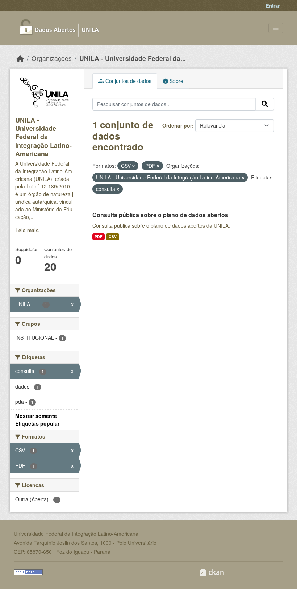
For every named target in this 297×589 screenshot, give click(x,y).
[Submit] (264, 104)
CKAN (211, 572)
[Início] (20, 58)
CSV (113, 236)
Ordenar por (177, 125)
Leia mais (27, 230)
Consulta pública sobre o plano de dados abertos (160, 215)
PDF (98, 236)
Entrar (273, 5)
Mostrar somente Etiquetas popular (37, 419)
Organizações (52, 58)
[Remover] (133, 166)
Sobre (175, 80)
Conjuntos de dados (127, 80)
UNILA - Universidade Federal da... (132, 58)
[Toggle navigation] (275, 28)
